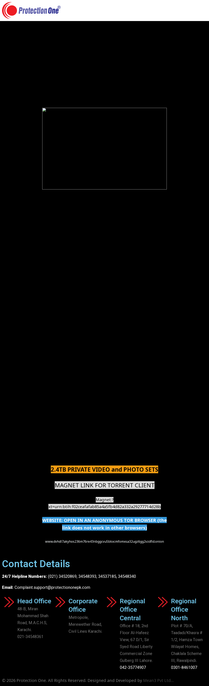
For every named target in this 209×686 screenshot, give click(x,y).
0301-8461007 (184, 667)
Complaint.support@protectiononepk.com (52, 587)
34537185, (107, 576)
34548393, (87, 576)
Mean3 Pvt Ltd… (158, 680)
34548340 (127, 576)
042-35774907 (133, 667)
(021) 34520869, (63, 576)
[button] (203, 10)
